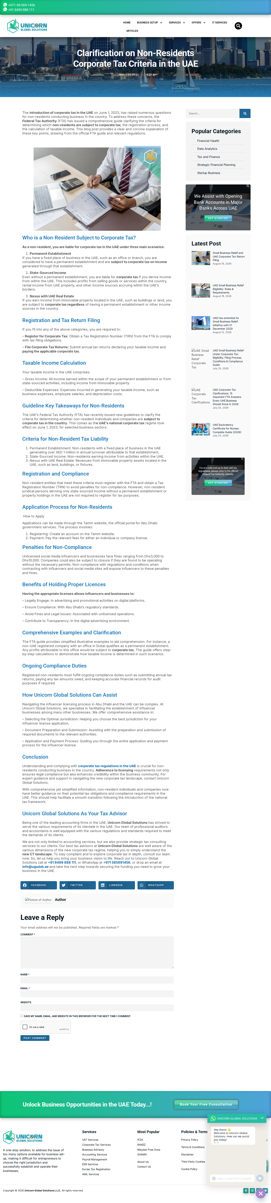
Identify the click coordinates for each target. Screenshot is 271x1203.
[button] (238, 26)
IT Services (219, 22)
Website (25, 1002)
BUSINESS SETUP (147, 22)
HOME (127, 22)
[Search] (245, 113)
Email (25, 988)
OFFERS (196, 22)
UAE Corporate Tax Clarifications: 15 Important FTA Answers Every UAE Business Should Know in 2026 (227, 397)
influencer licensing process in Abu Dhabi (79, 704)
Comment (27, 934)
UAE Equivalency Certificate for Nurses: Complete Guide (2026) (227, 428)
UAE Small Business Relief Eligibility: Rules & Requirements (228, 289)
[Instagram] (252, 1190)
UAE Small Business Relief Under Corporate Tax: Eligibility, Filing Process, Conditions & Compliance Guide (228, 357)
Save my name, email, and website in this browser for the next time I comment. (77, 1016)
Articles (132, 30)
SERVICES (175, 22)
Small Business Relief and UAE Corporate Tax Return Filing (229, 256)
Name (24, 974)
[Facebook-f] (246, 1190)
